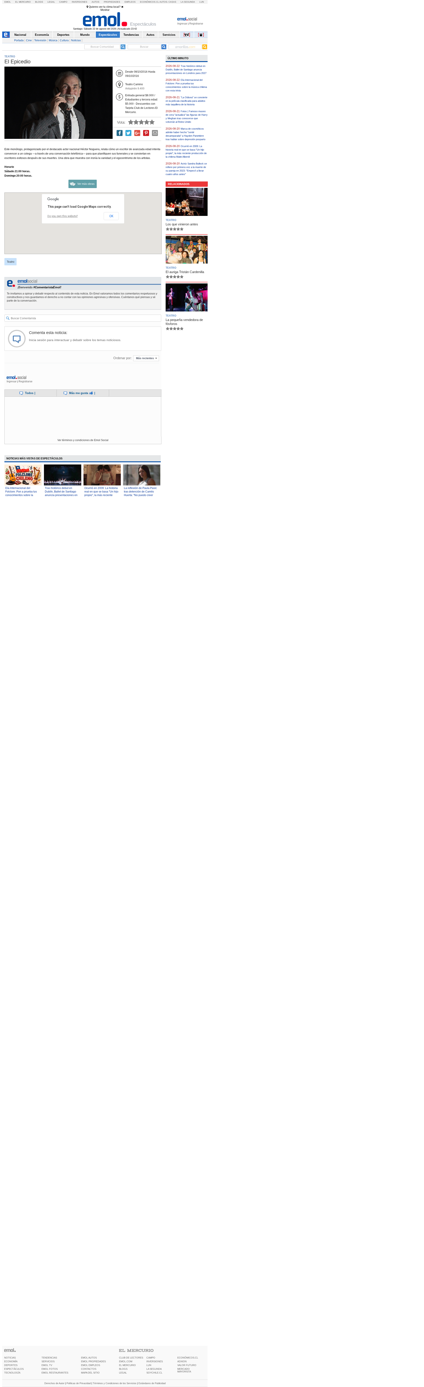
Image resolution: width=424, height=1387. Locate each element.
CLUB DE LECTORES (131, 1357)
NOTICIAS (10, 1357)
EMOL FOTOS (50, 1369)
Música (53, 40)
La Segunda (188, 2)
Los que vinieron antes (182, 224)
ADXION (182, 1361)
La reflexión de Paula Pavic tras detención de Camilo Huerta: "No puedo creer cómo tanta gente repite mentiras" (140, 495)
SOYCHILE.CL (154, 1372)
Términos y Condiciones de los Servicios (114, 1383)
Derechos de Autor (54, 1383)
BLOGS (123, 1369)
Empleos (130, 2)
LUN (148, 1365)
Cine (29, 40)
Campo (63, 2)
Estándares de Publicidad (152, 1383)
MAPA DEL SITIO (90, 1372)
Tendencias (131, 34)
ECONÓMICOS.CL (187, 1357)
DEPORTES (10, 1365)
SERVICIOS (48, 1361)
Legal (51, 2)
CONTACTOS (88, 1369)
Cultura (64, 40)
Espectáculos (108, 34)
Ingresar (182, 23)
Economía (42, 34)
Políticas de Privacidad (78, 1383)
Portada (19, 40)
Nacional (20, 34)
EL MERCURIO (127, 1365)
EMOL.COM (125, 1361)
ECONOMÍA (10, 1361)
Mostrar (105, 9)
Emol (7, 2)
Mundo (85, 34)
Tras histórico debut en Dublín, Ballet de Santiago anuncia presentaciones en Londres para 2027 (186, 69)
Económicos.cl (149, 2)
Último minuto (178, 58)
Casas (172, 2)
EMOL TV (47, 1365)
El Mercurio (23, 2)
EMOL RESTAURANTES (55, 1372)
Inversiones (79, 2)
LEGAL (123, 1372)
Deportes (63, 34)
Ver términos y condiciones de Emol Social (82, 440)
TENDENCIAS (49, 1357)
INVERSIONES (154, 1361)
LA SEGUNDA (154, 1369)
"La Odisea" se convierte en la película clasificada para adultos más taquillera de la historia (186, 101)
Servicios (169, 34)
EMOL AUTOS (89, 1357)
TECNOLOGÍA (12, 1372)
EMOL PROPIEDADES (93, 1361)
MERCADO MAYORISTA (184, 1370)
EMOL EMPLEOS (90, 1365)
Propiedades (112, 2)
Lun (201, 2)
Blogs (39, 2)
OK (111, 216)
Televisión (40, 40)
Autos (95, 2)
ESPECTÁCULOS (14, 1369)
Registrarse (196, 23)
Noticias (76, 40)
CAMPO (150, 1357)
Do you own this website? (62, 216)
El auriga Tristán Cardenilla (185, 272)
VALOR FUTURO (186, 1365)
